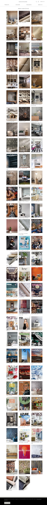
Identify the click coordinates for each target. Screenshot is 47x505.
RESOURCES (29, 4)
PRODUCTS (7, 4)
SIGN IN (42, 1)
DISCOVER (18, 4)
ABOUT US (40, 4)
